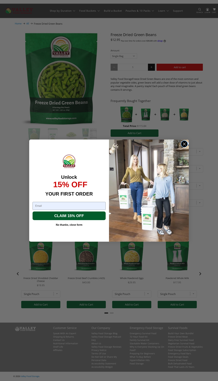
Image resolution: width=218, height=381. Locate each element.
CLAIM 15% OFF (69, 216)
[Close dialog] (184, 144)
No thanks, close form (69, 224)
